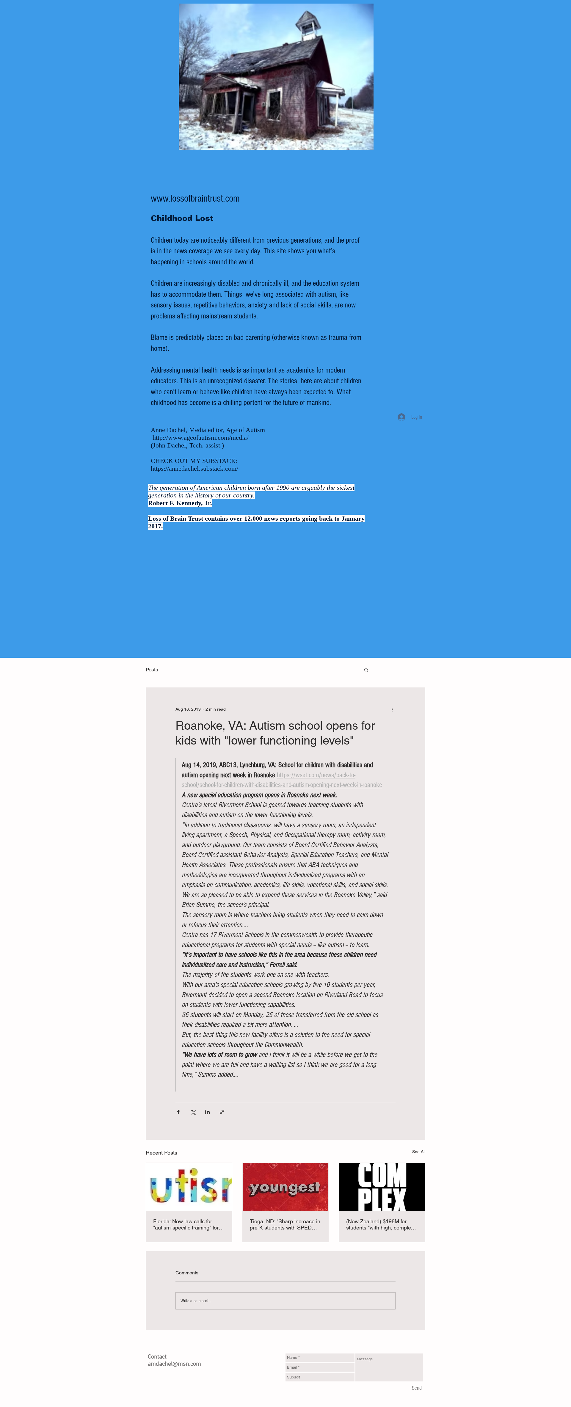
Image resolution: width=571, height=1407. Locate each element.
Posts (152, 670)
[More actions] (392, 709)
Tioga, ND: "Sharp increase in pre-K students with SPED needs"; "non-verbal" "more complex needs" (285, 1224)
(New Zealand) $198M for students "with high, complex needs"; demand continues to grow (380, 1224)
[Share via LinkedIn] (207, 1112)
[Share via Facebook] (178, 1112)
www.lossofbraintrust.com (195, 198)
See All (418, 1151)
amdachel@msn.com (174, 1364)
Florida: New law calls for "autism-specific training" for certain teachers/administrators (186, 1224)
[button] (366, 669)
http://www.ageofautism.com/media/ (201, 437)
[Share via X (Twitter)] (193, 1112)
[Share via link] (222, 1112)
